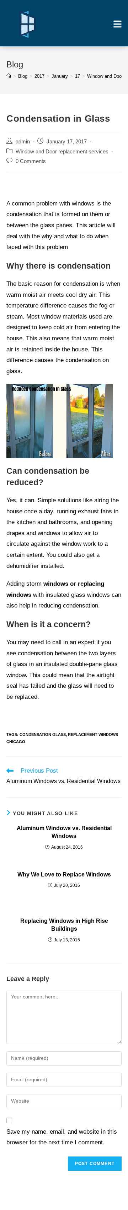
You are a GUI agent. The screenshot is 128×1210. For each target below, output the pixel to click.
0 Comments (31, 161)
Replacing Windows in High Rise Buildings (64, 925)
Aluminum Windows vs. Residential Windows (64, 832)
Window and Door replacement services (62, 151)
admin (23, 141)
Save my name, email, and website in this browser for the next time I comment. (61, 1137)
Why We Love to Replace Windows (64, 874)
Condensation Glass (43, 734)
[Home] (8, 76)
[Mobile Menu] (117, 24)
